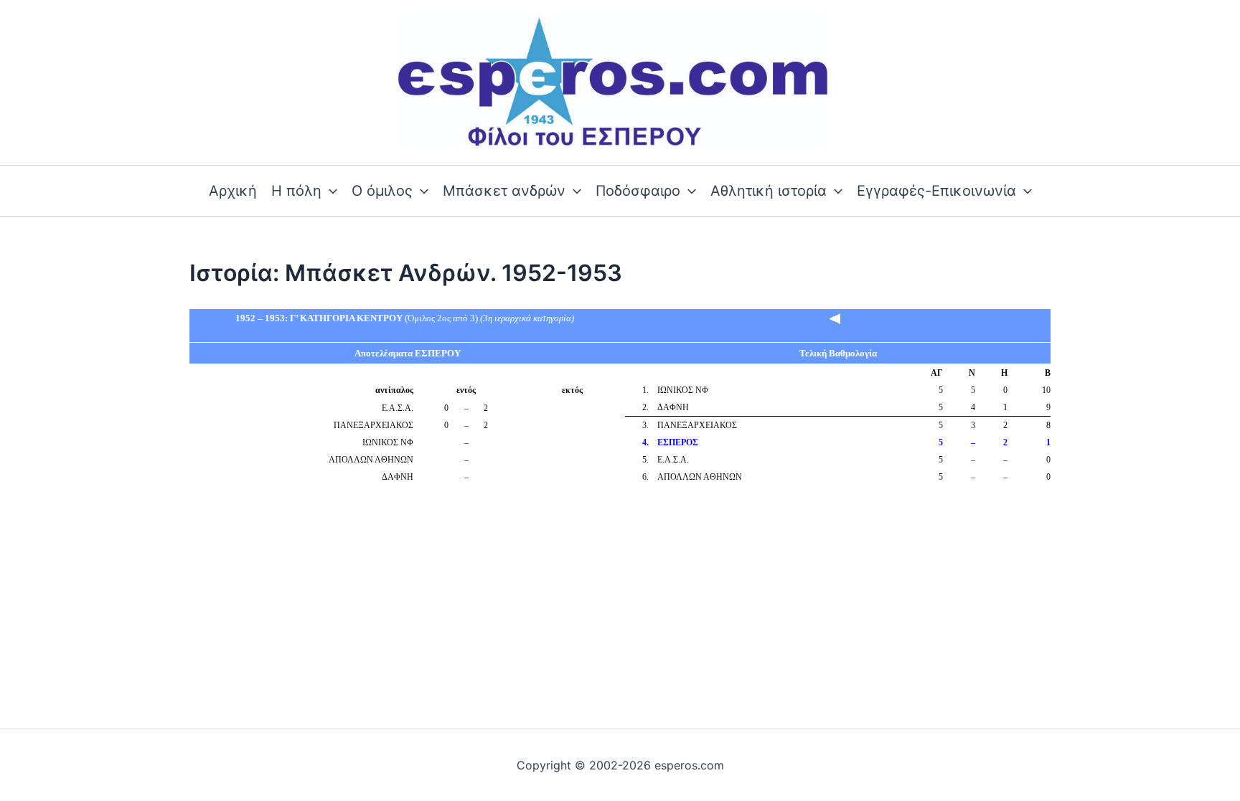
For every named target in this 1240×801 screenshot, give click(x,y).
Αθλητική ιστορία (768, 190)
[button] (329, 190)
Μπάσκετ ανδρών (504, 190)
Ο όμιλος (382, 190)
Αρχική (233, 190)
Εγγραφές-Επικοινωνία (936, 190)
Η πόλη (296, 190)
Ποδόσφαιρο (638, 190)
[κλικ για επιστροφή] (835, 318)
